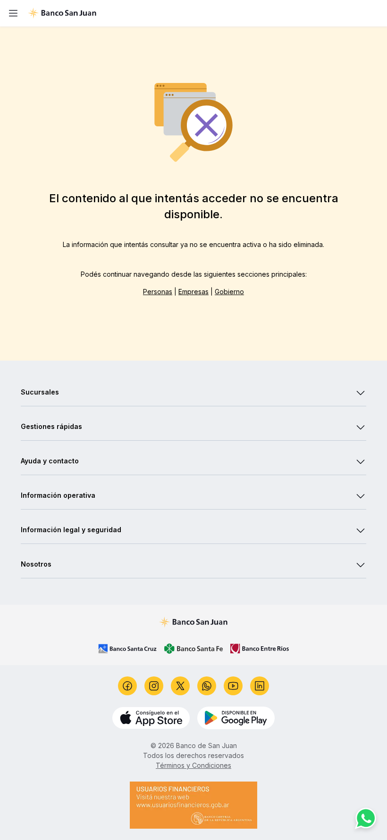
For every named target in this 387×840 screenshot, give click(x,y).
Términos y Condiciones (193, 765)
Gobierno (229, 292)
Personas (157, 292)
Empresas (193, 292)
